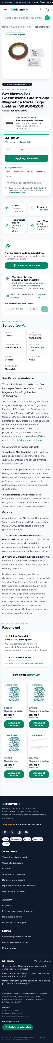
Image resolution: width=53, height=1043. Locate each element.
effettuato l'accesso (34, 663)
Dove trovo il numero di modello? (28, 296)
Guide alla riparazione (12, 863)
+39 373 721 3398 (10, 1010)
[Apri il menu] (5, 9)
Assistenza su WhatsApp (14, 891)
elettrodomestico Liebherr (27, 440)
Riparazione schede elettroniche (18, 885)
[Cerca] (47, 17)
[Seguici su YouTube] (26, 832)
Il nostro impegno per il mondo (17, 911)
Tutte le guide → (42, 961)
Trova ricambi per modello (15, 857)
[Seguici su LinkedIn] (19, 832)
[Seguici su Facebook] (5, 832)
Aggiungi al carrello (26, 158)
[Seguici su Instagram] (12, 832)
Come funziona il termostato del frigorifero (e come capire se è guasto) (24, 967)
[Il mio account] (41, 9)
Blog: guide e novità (12, 917)
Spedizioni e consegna (13, 874)
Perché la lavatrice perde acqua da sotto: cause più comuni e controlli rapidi (26, 982)
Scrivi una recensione (19, 657)
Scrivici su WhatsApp (28, 265)
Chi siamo (7, 905)
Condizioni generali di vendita (16, 937)
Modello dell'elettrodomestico (20, 303)
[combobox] (25, 18)
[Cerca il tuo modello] (44, 309)
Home (5, 27)
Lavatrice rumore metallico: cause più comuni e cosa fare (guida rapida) (25, 974)
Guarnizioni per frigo (21, 27)
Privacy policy (9, 948)
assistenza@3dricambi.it (12, 1013)
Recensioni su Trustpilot (14, 922)
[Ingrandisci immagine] (26, 55)
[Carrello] (48, 9)
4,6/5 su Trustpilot (18, 636)
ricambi (19, 9)
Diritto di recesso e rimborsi (16, 942)
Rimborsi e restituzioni (13, 880)
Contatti (6, 868)
